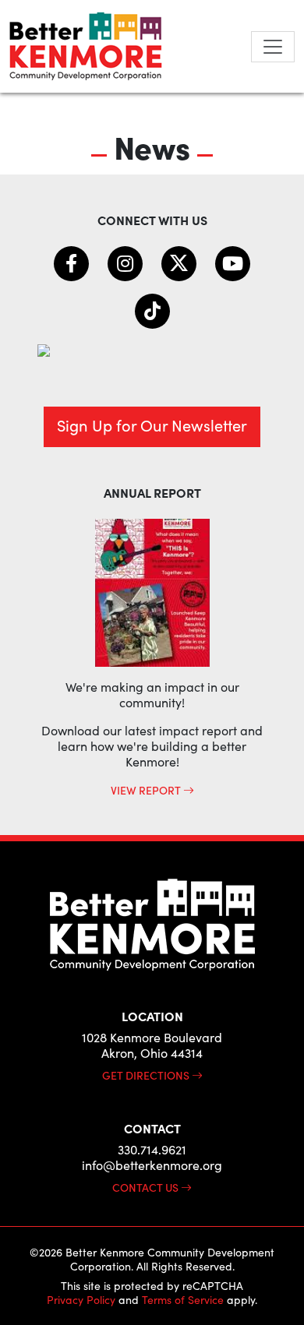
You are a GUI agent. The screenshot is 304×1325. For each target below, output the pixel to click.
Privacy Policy (81, 1299)
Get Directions (147, 1075)
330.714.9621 (152, 1149)
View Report (147, 790)
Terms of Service (183, 1299)
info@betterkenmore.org (152, 1165)
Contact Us (146, 1187)
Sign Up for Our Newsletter (152, 424)
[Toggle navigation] (273, 46)
